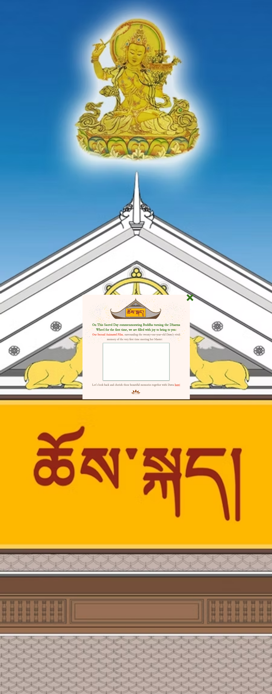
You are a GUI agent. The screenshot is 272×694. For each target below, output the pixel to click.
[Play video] (136, 362)
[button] (190, 297)
